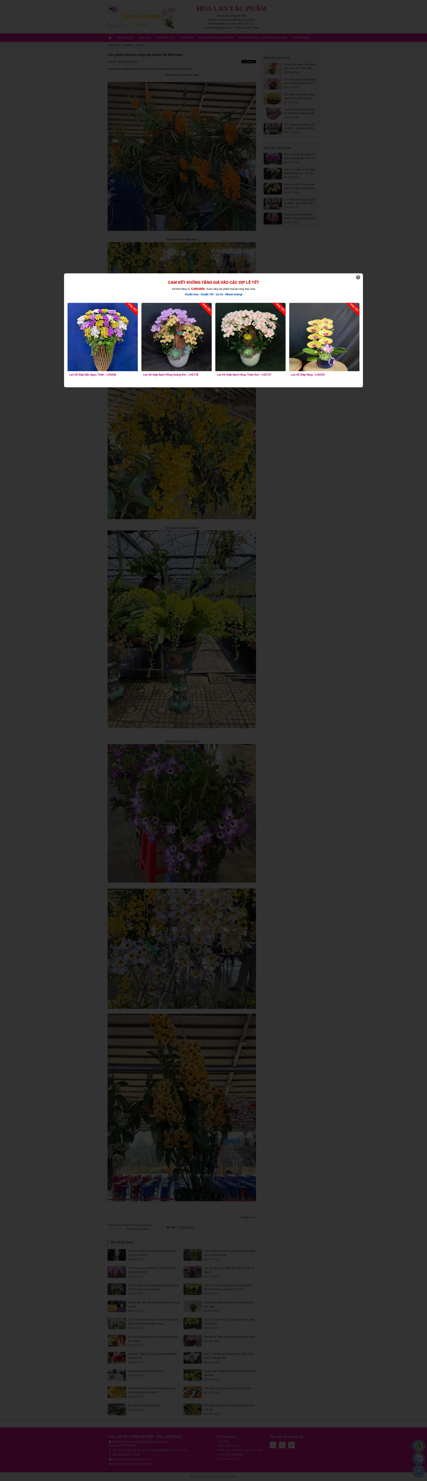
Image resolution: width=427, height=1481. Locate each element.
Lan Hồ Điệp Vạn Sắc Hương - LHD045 (314, 374)
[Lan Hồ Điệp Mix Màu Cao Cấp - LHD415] (176, 337)
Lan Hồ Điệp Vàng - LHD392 (86, 374)
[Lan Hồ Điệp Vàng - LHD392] (103, 337)
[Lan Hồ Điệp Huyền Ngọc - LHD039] (250, 337)
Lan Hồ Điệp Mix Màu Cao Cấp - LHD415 (167, 374)
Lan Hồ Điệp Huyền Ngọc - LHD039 (238, 374)
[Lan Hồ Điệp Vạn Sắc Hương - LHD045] (324, 337)
